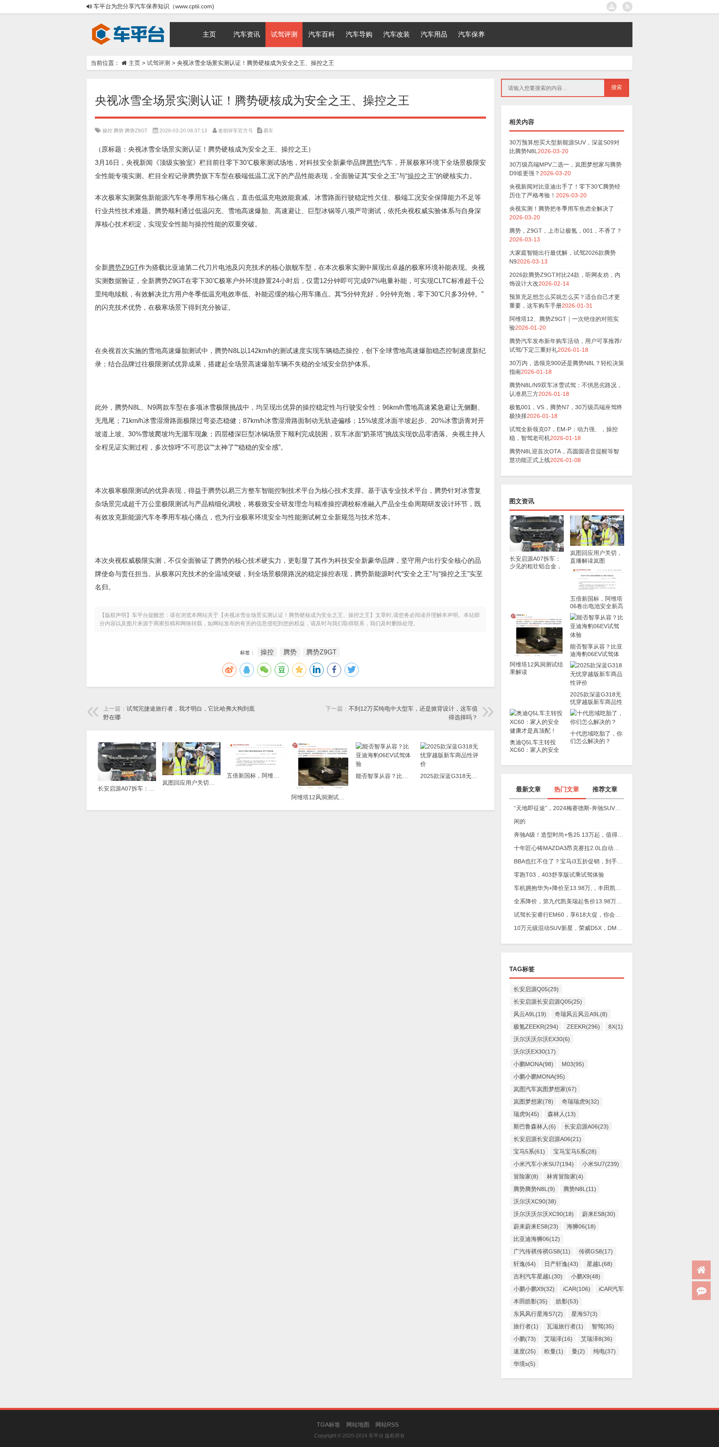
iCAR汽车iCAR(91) (623, 1288)
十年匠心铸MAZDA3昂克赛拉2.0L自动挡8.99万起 (569, 848)
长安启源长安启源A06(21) (547, 1139)
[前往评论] (701, 1290)
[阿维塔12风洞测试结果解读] (537, 617)
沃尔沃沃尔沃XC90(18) (543, 1214)
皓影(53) (567, 1301)
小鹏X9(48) (585, 1276)
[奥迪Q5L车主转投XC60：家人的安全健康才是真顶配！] (537, 713)
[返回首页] (701, 1270)
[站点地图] (612, 7)
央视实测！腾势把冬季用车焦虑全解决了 (561, 208)
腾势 (119, 131)
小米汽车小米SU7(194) (543, 1164)
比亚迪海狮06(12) (536, 1239)
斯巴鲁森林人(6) (534, 1126)
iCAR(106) (576, 1288)
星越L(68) (599, 1264)
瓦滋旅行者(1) (565, 1326)
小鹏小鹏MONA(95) (539, 1076)
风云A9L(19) (529, 1014)
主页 (134, 63)
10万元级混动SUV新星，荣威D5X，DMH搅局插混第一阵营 (569, 928)
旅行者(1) (525, 1326)
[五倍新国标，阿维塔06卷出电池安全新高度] (597, 571)
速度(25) (524, 1351)
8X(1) (615, 1026)
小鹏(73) (524, 1338)
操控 (107, 131)
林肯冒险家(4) (565, 1176)
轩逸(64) (524, 1264)
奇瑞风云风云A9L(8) (581, 1014)
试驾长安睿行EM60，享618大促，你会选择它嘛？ (569, 914)
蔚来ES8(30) (598, 1214)
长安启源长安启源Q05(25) (547, 1001)
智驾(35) (603, 1326)
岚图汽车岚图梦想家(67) (545, 1089)
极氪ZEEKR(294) (535, 1026)
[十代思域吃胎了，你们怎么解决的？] (597, 713)
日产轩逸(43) (561, 1264)
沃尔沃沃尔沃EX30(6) (541, 1039)
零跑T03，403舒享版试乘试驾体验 (559, 874)
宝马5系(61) (529, 1151)
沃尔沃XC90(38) (534, 1201)
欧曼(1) (553, 1351)
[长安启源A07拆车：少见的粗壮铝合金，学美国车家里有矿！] (537, 519)
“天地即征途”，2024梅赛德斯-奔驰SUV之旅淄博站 (569, 808)
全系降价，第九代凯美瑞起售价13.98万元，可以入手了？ (569, 901)
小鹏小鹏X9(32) (534, 1288)
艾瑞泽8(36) (596, 1338)
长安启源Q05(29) (536, 989)
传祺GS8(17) (596, 1251)
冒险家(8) (525, 1176)
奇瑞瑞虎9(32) (580, 1101)
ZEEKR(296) (583, 1026)
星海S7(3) (584, 1313)
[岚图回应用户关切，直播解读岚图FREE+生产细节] (597, 519)
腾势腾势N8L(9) (534, 1189)
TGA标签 (328, 1424)
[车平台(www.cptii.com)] (128, 25)
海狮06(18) (581, 1226)
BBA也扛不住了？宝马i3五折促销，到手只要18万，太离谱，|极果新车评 (569, 861)
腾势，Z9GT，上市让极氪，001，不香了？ (565, 230)
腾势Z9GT (136, 131)
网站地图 (357, 1424)
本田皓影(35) (530, 1301)
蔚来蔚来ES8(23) (535, 1226)
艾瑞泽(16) (558, 1338)
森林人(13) (562, 1114)
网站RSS (387, 1424)
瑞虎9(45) (526, 1114)
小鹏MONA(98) (533, 1064)
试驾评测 (158, 63)
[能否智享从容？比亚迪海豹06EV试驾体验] (597, 617)
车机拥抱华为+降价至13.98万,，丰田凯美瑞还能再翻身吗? (569, 888)
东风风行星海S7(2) (538, 1313)
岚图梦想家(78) (533, 1101)
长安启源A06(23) (586, 1126)
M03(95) (573, 1064)
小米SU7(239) (600, 1164)
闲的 (520, 821)
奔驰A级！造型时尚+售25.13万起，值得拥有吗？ (569, 834)
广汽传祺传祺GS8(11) (541, 1251)
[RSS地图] (627, 7)
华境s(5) (524, 1363)
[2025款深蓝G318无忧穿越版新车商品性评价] (597, 665)
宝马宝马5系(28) (575, 1151)
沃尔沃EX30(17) (534, 1051)
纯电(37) (604, 1351)
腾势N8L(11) (579, 1189)
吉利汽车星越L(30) (538, 1276)
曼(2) (578, 1351)
